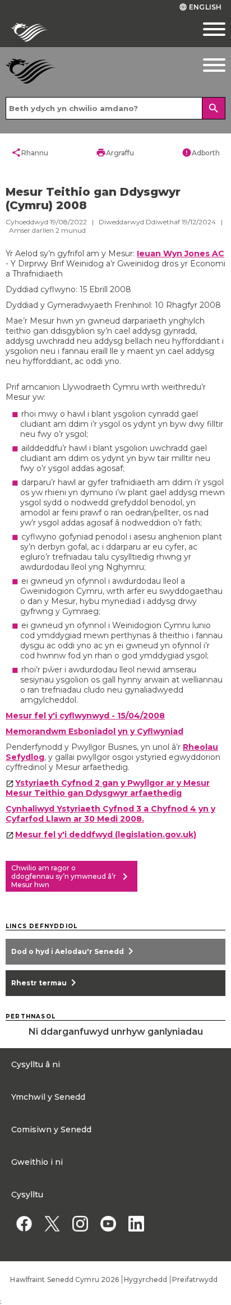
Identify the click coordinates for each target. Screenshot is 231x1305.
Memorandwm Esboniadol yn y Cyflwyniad (94, 731)
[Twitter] (51, 1223)
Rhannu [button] (29, 152)
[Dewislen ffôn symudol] (202, 29)
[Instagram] (80, 1223)
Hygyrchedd (145, 1279)
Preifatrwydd (195, 1279)
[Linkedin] (136, 1223)
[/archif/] (87, 71)
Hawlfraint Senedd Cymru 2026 (64, 1279)
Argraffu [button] (115, 152)
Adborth (201, 152)
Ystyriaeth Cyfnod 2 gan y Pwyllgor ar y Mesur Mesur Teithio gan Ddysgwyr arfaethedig (108, 788)
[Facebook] (23, 1223)
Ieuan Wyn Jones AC (180, 253)
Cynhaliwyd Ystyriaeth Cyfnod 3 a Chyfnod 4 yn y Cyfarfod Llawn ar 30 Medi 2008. (110, 814)
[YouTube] (108, 1223)
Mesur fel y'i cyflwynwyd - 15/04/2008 (85, 716)
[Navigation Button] (202, 65)
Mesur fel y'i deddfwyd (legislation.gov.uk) (105, 834)
